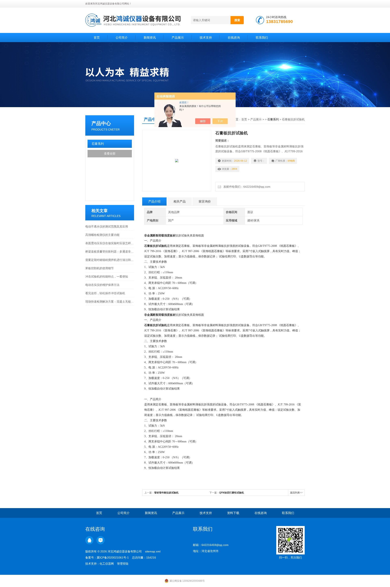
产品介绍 (154, 201)
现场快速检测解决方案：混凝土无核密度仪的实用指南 (109, 301)
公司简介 (122, 37)
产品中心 (101, 123)
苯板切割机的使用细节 (99, 268)
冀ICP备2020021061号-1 (113, 557)
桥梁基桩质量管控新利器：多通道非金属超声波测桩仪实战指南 (109, 251)
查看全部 (109, 153)
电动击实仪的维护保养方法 (102, 284)
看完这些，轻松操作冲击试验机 (105, 293)
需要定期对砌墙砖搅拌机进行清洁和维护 (109, 259)
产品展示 (178, 37)
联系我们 (262, 37)
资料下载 (233, 513)
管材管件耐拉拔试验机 (166, 492)
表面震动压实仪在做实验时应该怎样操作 (109, 243)
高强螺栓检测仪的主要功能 (102, 234)
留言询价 (205, 201)
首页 (97, 37)
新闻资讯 (150, 37)
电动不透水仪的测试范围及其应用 (106, 226)
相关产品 (179, 201)
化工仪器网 (107, 563)
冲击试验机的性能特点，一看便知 (106, 276)
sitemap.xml (152, 551)
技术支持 (206, 37)
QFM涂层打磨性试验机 (231, 492)
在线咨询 (234, 37)
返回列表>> (296, 492)
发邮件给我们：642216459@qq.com (246, 186)
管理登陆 (122, 563)
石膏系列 (98, 143)
